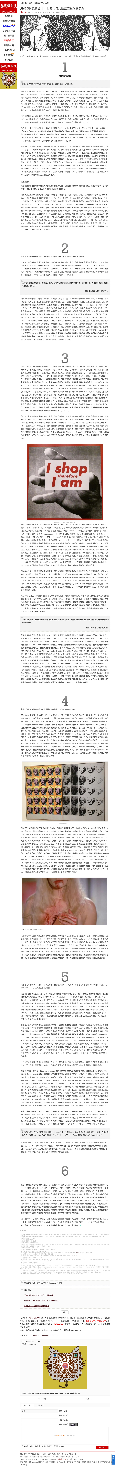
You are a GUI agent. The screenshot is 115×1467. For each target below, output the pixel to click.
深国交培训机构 (59, 1457)
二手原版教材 (9, 50)
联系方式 (79, 1457)
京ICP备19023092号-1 (74, 1459)
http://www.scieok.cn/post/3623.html (43, 1336)
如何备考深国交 (36, 1457)
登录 (57, 1436)
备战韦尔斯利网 (104, 1462)
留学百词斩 (61, 1462)
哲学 (23, 1341)
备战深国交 (70, 1457)
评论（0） (27, 1406)
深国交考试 (47, 1457)
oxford (77, 1252)
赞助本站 (40, 1405)
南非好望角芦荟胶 (73, 1462)
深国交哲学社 (39, 3)
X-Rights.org (33, 1462)
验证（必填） (64, 1424)
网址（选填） (64, 1420)
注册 (62, 1436)
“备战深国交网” (35, 1318)
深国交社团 (9, 45)
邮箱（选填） (64, 1415)
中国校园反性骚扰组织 (47, 1462)
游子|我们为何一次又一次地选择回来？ (39, 1295)
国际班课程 (9, 36)
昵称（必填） (64, 1411)
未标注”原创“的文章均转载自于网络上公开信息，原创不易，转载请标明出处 (48, 1454)
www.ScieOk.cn (33, 1459)
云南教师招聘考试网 (89, 1462)
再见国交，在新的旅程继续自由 (36, 1306)
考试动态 (9, 60)
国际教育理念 (9, 21)
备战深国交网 (8, 7)
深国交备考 (24, 1457)
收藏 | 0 (64, 1312)
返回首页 (9, 16)
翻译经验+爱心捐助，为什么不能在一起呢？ (41, 1301)
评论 (63, 12)
